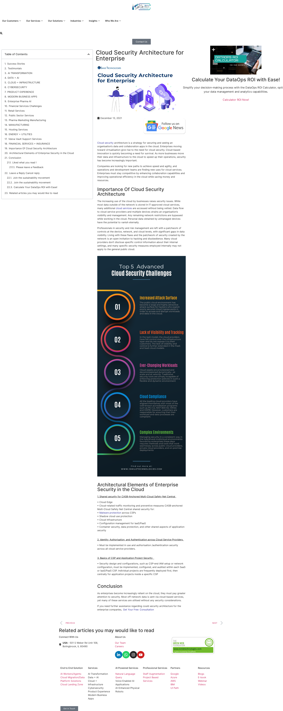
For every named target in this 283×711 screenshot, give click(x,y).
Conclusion (15, 157)
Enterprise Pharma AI (19, 101)
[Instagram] (133, 654)
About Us (120, 636)
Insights (93, 20)
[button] (1, 33)
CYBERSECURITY (17, 87)
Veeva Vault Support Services (25, 138)
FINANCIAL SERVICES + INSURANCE (29, 143)
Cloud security (105, 142)
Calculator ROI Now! (236, 99)
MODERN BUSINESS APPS (22, 96)
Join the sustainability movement (31, 177)
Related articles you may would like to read (33, 193)
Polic (127, 705)
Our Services (33, 20)
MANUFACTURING (19, 124)
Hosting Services (18, 129)
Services (93, 667)
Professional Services (155, 667)
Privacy (119, 705)
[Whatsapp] (126, 654)
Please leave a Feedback (29, 167)
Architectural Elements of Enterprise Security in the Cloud (41, 153)
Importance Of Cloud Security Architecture (33, 148)
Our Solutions (55, 20)
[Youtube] (140, 654)
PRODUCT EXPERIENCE (20, 91)
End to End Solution (71, 667)
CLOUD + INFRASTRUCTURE (24, 82)
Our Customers (10, 20)
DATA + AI (13, 77)
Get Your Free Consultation (138, 609)
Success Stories (16, 63)
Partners (175, 667)
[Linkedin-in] (118, 654)
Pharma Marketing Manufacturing (27, 120)
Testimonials (15, 68)
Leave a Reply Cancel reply (24, 173)
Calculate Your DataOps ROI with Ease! (35, 187)
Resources (204, 667)
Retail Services (16, 110)
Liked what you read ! (24, 162)
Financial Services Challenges (25, 106)
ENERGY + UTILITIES (20, 134)
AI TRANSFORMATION (20, 73)
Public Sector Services (21, 115)
